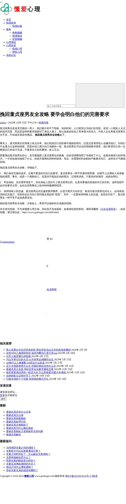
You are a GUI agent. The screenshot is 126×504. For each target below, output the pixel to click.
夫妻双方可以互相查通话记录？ (23, 451)
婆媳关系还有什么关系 (18, 412)
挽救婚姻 (17, 32)
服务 (8, 29)
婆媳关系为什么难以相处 (19, 428)
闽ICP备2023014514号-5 (78, 476)
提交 (3, 399)
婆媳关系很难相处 (16, 418)
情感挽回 (17, 36)
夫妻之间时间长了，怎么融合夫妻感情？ (28, 454)
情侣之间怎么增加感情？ (19, 467)
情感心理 (17, 48)
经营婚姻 (17, 39)
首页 (8, 19)
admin (3, 122)
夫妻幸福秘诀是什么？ (18, 457)
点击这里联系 (108, 209)
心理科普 (11, 45)
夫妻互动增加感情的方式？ (21, 464)
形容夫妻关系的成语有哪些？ (22, 470)
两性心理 (17, 52)
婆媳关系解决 (13, 434)
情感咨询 (11, 23)
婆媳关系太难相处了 (17, 425)
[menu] (1, 2)
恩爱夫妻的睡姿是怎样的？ (21, 460)
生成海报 (51, 289)
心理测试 (11, 42)
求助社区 (11, 55)
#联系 (94, 476)
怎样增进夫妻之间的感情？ (21, 447)
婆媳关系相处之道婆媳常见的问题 (24, 431)
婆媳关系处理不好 (16, 421)
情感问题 (17, 26)
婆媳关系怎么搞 (14, 415)
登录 (2, 395)
